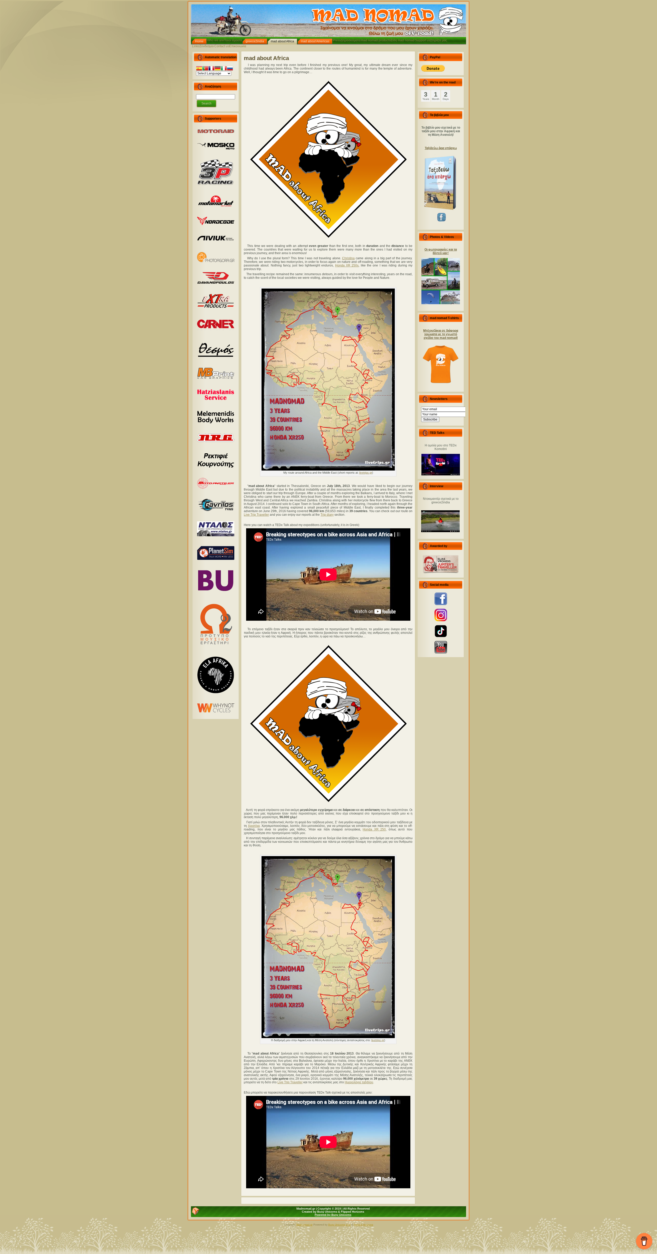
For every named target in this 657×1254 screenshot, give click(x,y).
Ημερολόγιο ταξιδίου (359, 1082)
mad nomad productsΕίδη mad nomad (387, 40)
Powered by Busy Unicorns (333, 1214)
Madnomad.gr (304, 1224)
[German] (218, 69)
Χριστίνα (254, 826)
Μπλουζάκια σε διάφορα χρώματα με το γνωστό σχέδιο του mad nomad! (440, 334)
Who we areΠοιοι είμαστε (224, 40)
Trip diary (327, 514)
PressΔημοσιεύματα (347, 40)
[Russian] (230, 69)
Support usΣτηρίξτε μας (431, 40)
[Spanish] (199, 69)
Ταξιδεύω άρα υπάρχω (441, 148)
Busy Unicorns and (339, 1224)
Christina (348, 258)
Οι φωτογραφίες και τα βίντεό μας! (440, 251)
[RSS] (195, 1211)
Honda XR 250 (374, 829)
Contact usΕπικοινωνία (230, 46)
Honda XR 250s (347, 265)
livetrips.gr (365, 472)
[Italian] (224, 69)
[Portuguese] (205, 69)
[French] (211, 69)
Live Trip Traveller (256, 514)
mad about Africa (266, 58)
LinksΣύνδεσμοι (203, 46)
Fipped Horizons (363, 1224)
